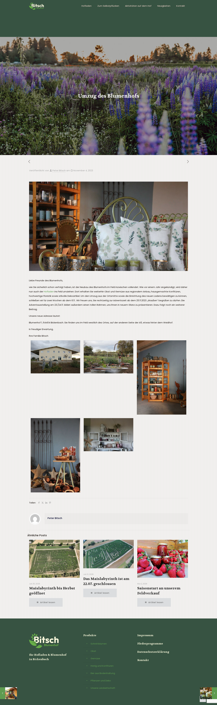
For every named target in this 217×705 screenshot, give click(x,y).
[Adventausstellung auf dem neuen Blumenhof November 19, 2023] (208, 693)
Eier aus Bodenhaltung (103, 673)
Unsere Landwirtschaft (103, 687)
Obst (93, 651)
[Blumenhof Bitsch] (36, 6)
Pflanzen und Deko (101, 680)
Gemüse (95, 658)
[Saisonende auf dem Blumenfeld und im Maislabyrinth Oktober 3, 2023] (8, 693)
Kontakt (143, 660)
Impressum (145, 635)
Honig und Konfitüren (102, 665)
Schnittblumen (99, 643)
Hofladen (49, 291)
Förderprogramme (150, 643)
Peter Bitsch (59, 170)
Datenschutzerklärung (153, 652)
